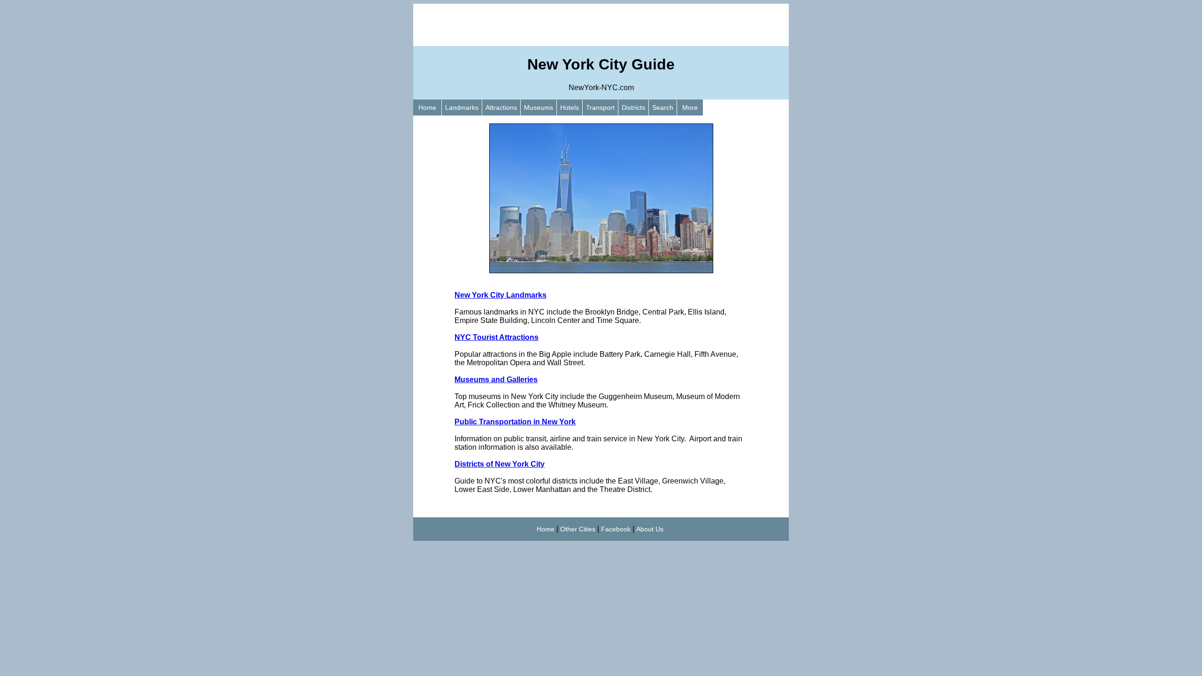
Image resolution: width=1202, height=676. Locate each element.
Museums (538, 107)
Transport (600, 107)
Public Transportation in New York (515, 422)
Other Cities (577, 529)
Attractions (501, 107)
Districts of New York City (500, 464)
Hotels (569, 107)
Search (662, 107)
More (690, 107)
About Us (649, 529)
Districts (633, 107)
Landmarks (461, 107)
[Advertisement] (601, 25)
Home (427, 107)
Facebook (616, 529)
